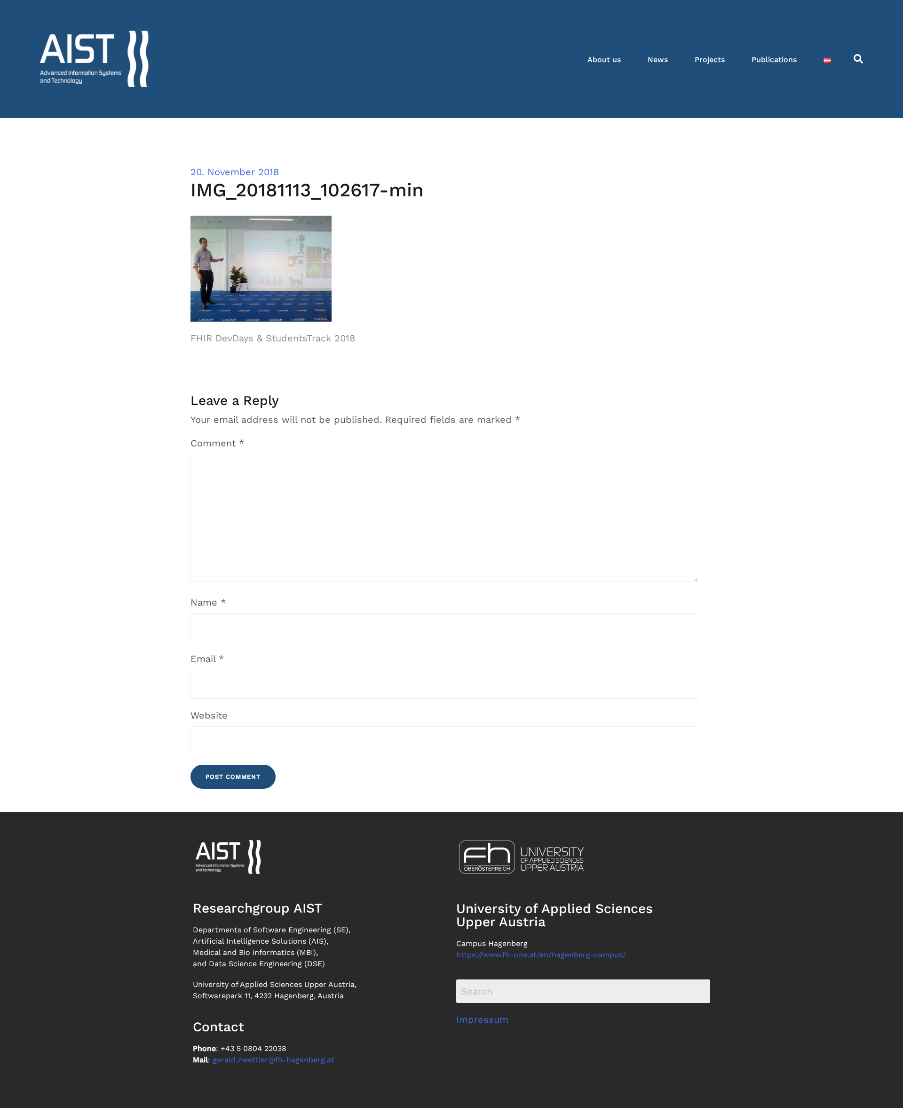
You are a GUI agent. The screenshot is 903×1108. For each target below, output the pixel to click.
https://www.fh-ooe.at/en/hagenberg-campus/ (541, 954)
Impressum (482, 1019)
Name (208, 602)
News (658, 59)
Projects (710, 59)
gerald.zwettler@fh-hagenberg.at (273, 1059)
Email (207, 658)
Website (209, 715)
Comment (217, 443)
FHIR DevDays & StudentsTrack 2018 (272, 338)
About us (604, 59)
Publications (774, 59)
